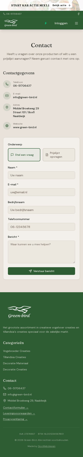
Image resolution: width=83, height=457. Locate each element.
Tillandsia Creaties (14, 357)
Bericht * (13, 237)
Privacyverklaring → (15, 419)
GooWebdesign (46, 446)
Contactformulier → (16, 407)
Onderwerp (15, 144)
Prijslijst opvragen (56, 154)
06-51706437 (13, 13)
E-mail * (13, 184)
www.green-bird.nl (24, 127)
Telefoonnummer (19, 219)
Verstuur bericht (43, 271)
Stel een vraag (24, 155)
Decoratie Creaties (15, 369)
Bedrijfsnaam (16, 202)
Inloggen (61, 23)
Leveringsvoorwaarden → (19, 413)
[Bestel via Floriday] (45, 23)
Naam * (12, 167)
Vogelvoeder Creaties (16, 351)
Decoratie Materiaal (15, 363)
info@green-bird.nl (25, 97)
